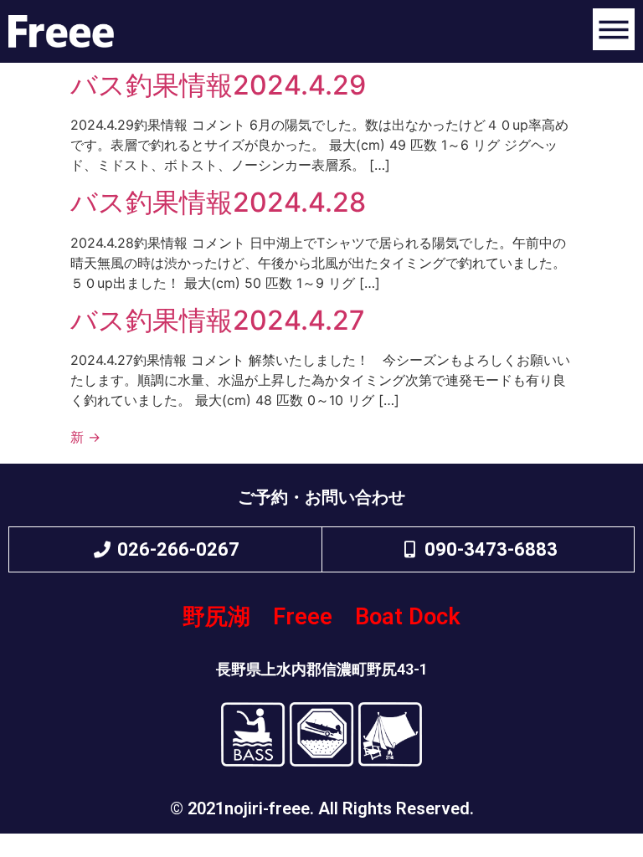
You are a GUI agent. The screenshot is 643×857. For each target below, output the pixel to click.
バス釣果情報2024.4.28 (218, 202)
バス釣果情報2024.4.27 (217, 320)
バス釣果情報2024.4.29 (218, 85)
